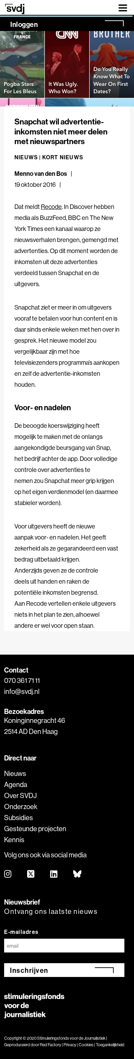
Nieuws (15, 773)
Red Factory (50, 1044)
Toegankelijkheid (110, 1044)
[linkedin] (54, 874)
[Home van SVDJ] (14, 8)
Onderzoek (20, 806)
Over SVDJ (20, 795)
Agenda (15, 784)
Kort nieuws (62, 157)
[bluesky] (77, 874)
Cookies (86, 1044)
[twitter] (31, 874)
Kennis (14, 839)
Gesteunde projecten (35, 828)
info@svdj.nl (22, 691)
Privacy (70, 1044)
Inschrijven (29, 970)
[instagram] (8, 874)
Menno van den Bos (40, 174)
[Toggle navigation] (123, 7)
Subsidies (18, 817)
